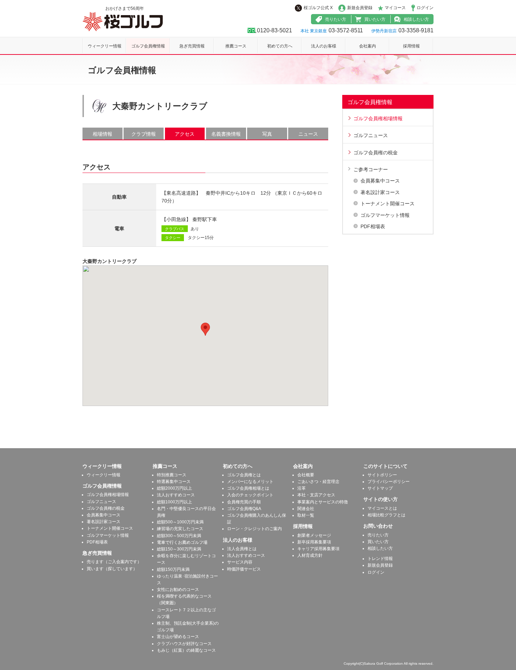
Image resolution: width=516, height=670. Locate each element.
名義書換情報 (226, 134)
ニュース (308, 134)
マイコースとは (382, 508)
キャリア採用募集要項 (318, 548)
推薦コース (235, 46)
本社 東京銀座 (313, 30)
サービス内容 (239, 562)
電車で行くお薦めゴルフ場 (182, 542)
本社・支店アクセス (316, 494)
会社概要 (305, 474)
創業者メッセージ (314, 535)
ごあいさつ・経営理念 (318, 481)
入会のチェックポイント (250, 494)
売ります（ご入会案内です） (114, 561)
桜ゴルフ (122, 21)
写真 (267, 134)
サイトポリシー (382, 474)
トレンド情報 (380, 558)
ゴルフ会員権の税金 (375, 152)
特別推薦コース (171, 474)
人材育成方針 (310, 555)
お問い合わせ (378, 526)
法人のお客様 (323, 46)
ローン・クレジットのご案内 (254, 528)
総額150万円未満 (173, 569)
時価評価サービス (244, 569)
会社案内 (367, 46)
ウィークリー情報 (104, 46)
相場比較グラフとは (386, 515)
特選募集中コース (174, 481)
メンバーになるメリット (250, 481)
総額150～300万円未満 (179, 549)
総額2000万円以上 (174, 488)
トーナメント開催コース (387, 203)
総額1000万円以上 (174, 502)
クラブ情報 (143, 134)
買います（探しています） (112, 568)
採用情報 (411, 46)
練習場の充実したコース (180, 528)
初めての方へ (279, 46)
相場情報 (102, 134)
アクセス (184, 134)
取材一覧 (305, 515)
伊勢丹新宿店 (384, 30)
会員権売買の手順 (244, 502)
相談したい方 (416, 19)
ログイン (425, 7)
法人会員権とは (242, 548)
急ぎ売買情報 (192, 46)
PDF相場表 (372, 226)
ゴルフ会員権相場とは (248, 488)
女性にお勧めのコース (178, 589)
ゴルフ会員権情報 (148, 46)
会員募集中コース (380, 180)
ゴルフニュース (370, 135)
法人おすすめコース (176, 494)
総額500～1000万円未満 (180, 522)
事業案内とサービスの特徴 (322, 502)
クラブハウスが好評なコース (184, 643)
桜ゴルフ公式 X (318, 7)
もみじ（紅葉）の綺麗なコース (186, 650)
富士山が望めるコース (178, 636)
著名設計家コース (380, 192)
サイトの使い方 (380, 499)
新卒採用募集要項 (314, 542)
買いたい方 (374, 19)
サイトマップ (380, 488)
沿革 (301, 488)
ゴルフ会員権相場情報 (378, 118)
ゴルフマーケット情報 (385, 215)
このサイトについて (385, 466)
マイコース (395, 7)
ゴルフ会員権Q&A (244, 508)
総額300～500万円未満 (179, 535)
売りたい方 (335, 19)
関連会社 (305, 508)
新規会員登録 (359, 7)
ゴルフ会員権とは (244, 474)
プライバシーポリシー (389, 481)
